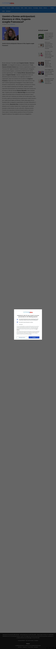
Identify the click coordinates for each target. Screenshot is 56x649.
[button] (28, 324)
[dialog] (28, 324)
